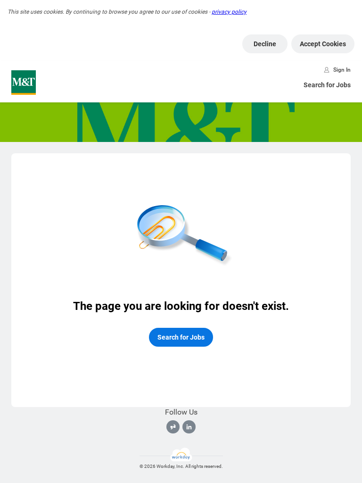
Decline (265, 44)
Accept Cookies (323, 44)
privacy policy (229, 11)
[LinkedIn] (189, 426)
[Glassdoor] (173, 426)
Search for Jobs (327, 85)
